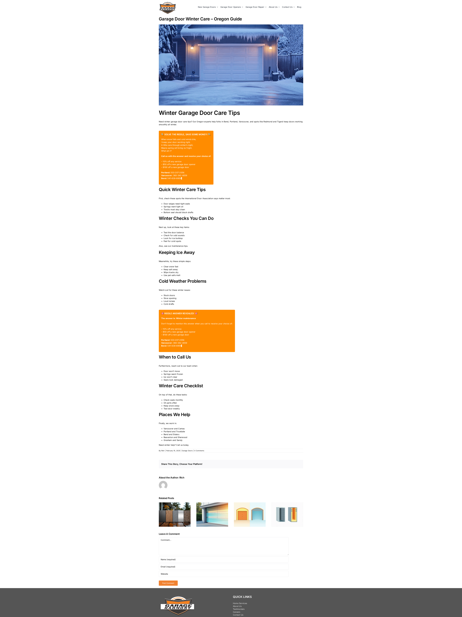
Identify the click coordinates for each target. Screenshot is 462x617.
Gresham (168, 440)
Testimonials (238, 609)
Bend (166, 434)
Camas (181, 428)
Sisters (176, 434)
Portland (167, 431)
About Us (237, 606)
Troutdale (180, 431)
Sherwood (182, 437)
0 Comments (199, 451)
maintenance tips (179, 246)
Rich (163, 451)
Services (243, 603)
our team (187, 366)
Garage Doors (187, 451)
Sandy (179, 440)
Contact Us (238, 615)
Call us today (182, 445)
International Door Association (199, 198)
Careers (236, 612)
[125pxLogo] (168, 3)
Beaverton (168, 437)
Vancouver (168, 428)
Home (235, 603)
